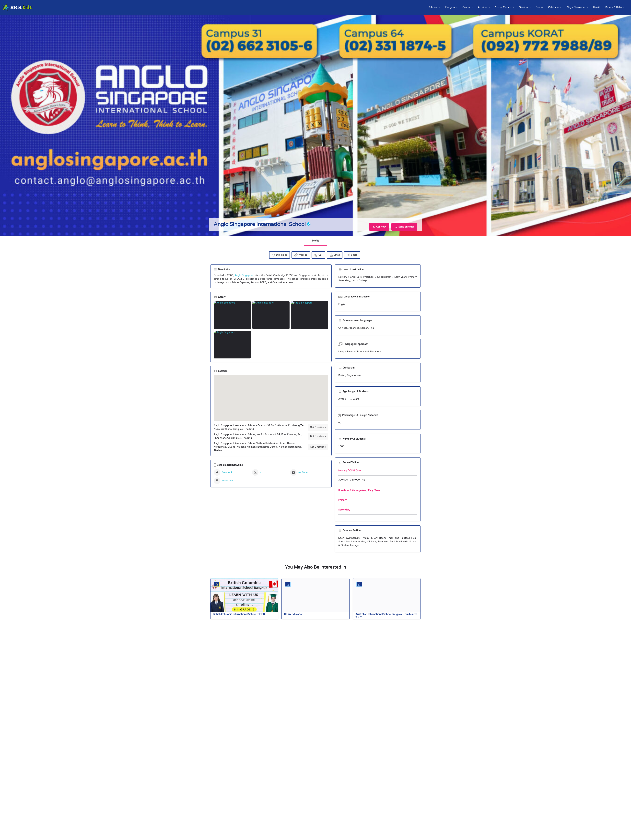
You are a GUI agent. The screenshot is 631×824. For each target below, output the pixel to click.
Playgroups (451, 7)
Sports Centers (503, 7)
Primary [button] (342, 500)
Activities (482, 7)
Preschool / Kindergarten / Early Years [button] (359, 490)
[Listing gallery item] (232, 315)
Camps (466, 7)
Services (523, 7)
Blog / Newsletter (575, 7)
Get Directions (318, 427)
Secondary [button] (344, 509)
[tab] (377, 471)
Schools (433, 7)
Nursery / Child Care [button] (349, 470)
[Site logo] (17, 7)
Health (596, 7)
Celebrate (553, 7)
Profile (315, 240)
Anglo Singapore (243, 275)
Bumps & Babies (614, 7)
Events (539, 7)
